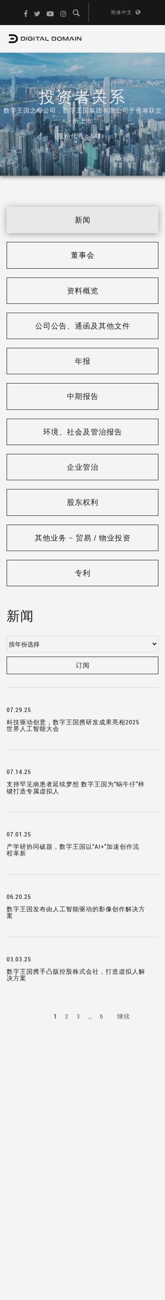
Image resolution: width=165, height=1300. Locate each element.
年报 (83, 361)
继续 (123, 1016)
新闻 (83, 220)
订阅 (83, 665)
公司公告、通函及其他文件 (82, 326)
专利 (83, 573)
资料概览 (83, 290)
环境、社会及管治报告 (82, 432)
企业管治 (83, 467)
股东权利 (83, 502)
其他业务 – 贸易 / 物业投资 (83, 538)
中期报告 (83, 396)
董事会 (83, 255)
